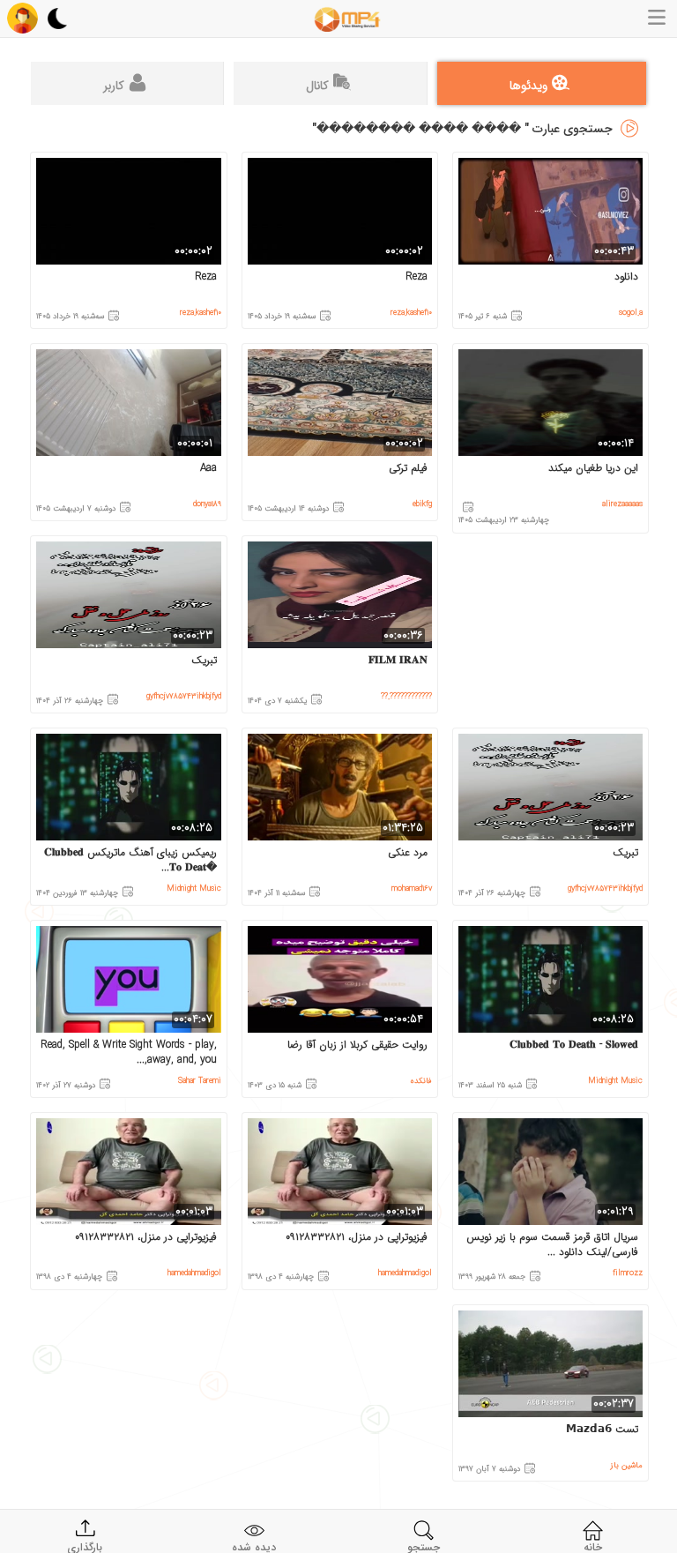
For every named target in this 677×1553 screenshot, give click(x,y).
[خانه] (347, 19)
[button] (22, 18)
